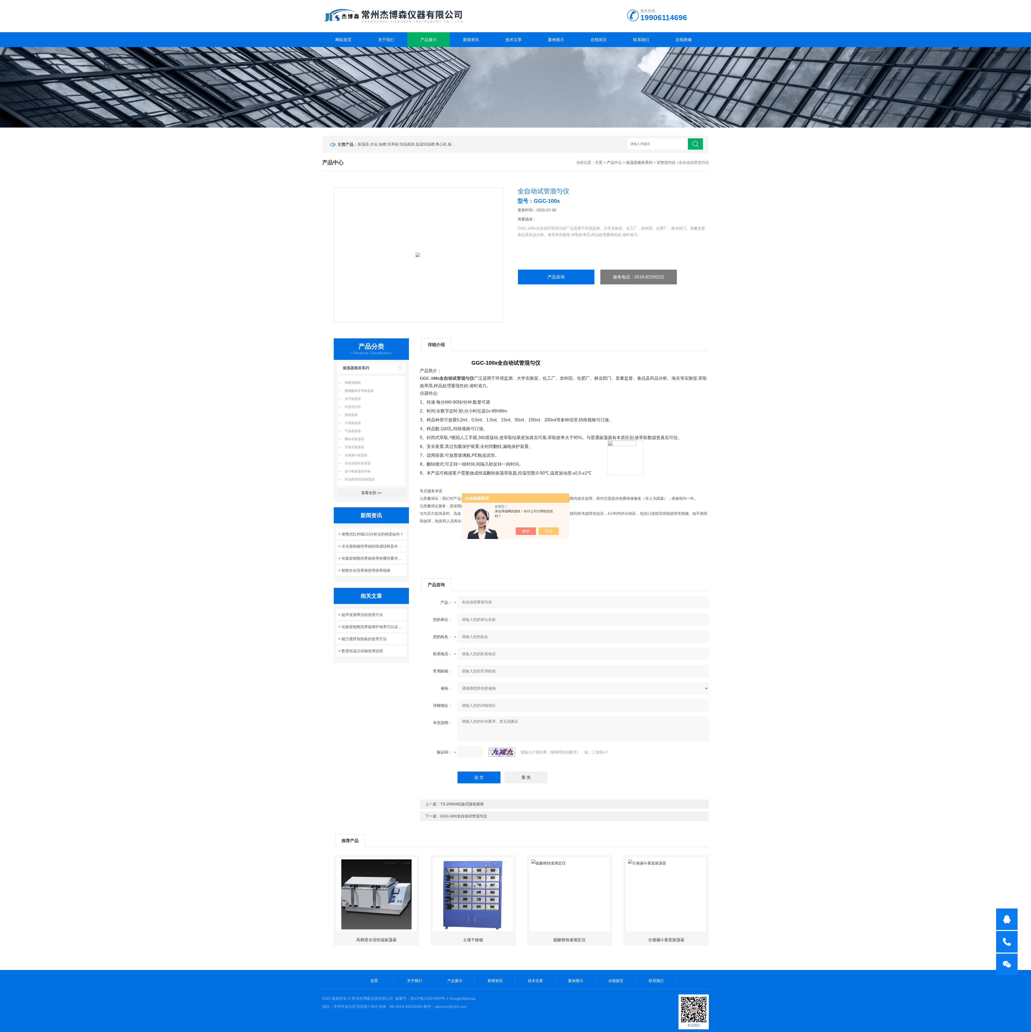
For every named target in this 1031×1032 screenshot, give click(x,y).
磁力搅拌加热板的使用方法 (364, 639)
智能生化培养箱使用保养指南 (366, 570)
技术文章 (514, 39)
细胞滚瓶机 (353, 383)
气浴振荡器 (353, 431)
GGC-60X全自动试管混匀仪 (463, 816)
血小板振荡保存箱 (358, 471)
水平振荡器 (353, 399)
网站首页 (343, 39)
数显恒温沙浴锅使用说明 (362, 651)
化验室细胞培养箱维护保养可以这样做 (373, 627)
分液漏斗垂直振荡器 (666, 939)
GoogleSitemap (462, 998)
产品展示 (428, 39)
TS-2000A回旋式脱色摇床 (462, 804)
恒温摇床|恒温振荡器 (360, 479)
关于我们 (386, 39)
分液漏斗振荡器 (356, 455)
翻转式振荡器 (354, 439)
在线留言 (599, 39)
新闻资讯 (471, 39)
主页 (598, 162)
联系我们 (641, 39)
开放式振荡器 (354, 447)
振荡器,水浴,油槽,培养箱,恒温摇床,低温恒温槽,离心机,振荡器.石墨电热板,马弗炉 (408, 144)
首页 (374, 981)
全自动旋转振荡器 (358, 463)
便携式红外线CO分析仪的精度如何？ (373, 534)
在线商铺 (684, 39)
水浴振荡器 (353, 423)
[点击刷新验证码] (501, 752)
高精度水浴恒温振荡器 (376, 939)
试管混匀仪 (666, 162)
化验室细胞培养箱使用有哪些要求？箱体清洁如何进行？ (374, 558)
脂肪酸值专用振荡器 (359, 391)
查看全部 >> (371, 493)
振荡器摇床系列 (639, 162)
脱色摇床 (351, 415)
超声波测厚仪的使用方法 (362, 615)
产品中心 (614, 162)
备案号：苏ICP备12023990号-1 (421, 998)
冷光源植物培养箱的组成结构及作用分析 (374, 546)
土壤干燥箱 (473, 939)
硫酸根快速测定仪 (569, 939)
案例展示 (556, 39)
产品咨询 (556, 277)
